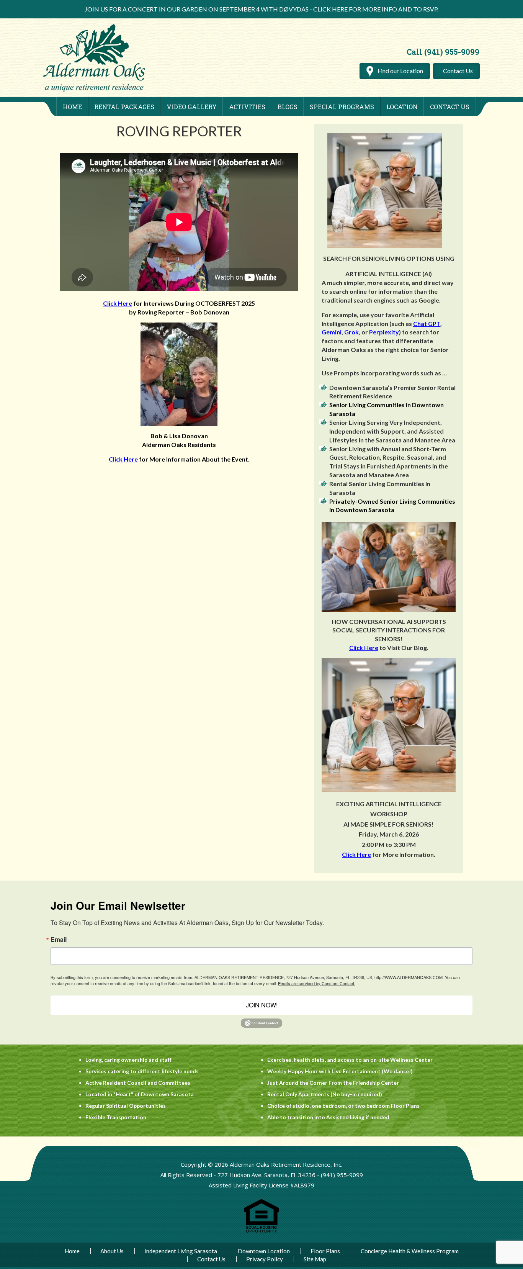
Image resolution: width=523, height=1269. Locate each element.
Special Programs (342, 107)
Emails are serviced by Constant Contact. (316, 983)
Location (402, 107)
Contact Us (458, 70)
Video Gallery (192, 107)
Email (59, 940)
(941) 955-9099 (342, 1175)
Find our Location (399, 70)
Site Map (315, 1259)
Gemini (332, 332)
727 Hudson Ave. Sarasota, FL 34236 (266, 1175)
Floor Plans (325, 1251)
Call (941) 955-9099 (443, 52)
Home (72, 107)
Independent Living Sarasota (180, 1251)
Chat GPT (426, 323)
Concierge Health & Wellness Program (410, 1251)
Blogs (287, 107)
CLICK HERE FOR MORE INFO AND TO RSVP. (375, 9)
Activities (247, 107)
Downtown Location (264, 1251)
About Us (112, 1251)
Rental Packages (124, 107)
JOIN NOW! (262, 1004)
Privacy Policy (264, 1259)
